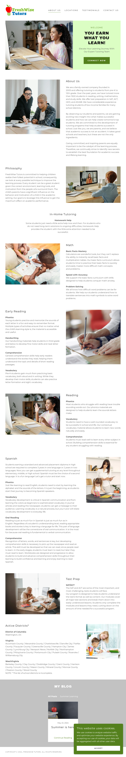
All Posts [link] (52, 696)
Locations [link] (71, 10)
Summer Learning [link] (69, 696)
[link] (19, 10)
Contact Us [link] (111, 10)
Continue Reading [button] (63, 738)
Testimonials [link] (91, 10)
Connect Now (97, 60)
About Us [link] (54, 10)
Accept (98, 748)
